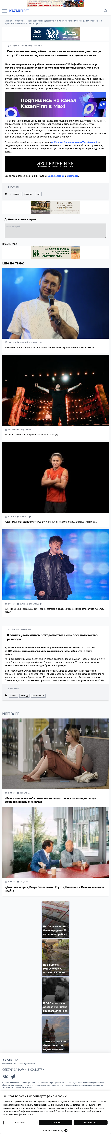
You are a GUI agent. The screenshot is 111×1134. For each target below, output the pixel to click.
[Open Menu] (4, 11)
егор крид (15, 194)
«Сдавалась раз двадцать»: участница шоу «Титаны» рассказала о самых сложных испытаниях (51, 521)
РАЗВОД (24, 695)
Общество (19, 21)
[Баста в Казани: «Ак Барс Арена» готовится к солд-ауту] (55, 390)
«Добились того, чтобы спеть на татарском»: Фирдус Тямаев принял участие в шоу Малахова (49, 347)
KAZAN (19, 11)
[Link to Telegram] (13, 1077)
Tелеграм (59, 175)
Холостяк (28, 194)
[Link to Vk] (5, 1077)
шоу (38, 194)
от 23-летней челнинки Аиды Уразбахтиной (74, 142)
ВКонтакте (72, 175)
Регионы (27, 629)
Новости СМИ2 (9, 244)
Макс (50, 175)
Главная (8, 21)
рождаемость (38, 695)
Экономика (24, 793)
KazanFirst (14, 187)
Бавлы (13, 695)
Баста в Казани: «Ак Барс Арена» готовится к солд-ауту (31, 434)
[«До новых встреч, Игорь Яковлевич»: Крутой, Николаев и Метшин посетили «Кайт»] (55, 842)
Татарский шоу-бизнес (29, 342)
